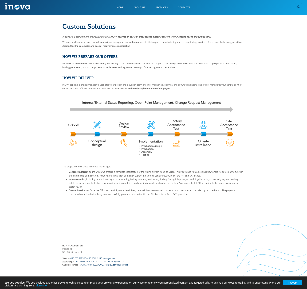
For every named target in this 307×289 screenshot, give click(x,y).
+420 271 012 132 (104, 264)
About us (139, 7)
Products (161, 7)
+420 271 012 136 (98, 261)
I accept (292, 282)
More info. (41, 285)
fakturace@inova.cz (115, 261)
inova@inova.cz (109, 258)
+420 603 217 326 (78, 258)
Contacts (184, 7)
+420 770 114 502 (88, 264)
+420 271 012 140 (94, 258)
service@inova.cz (120, 264)
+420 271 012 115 (82, 261)
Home (120, 7)
